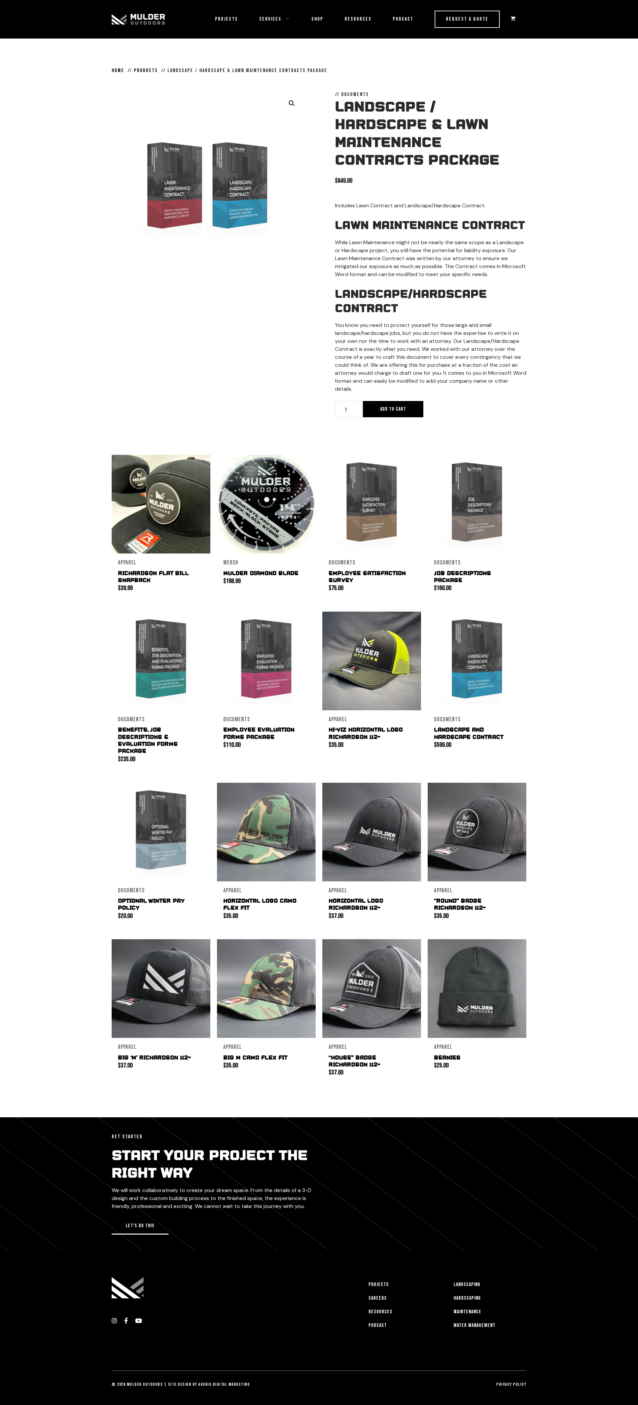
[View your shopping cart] (513, 19)
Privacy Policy (511, 1384)
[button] (292, 103)
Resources (358, 19)
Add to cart (393, 409)
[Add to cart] (203, 466)
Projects (226, 19)
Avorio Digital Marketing (224, 1384)
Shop (317, 19)
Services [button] (270, 19)
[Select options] (309, 466)
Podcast (403, 19)
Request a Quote (467, 19)
